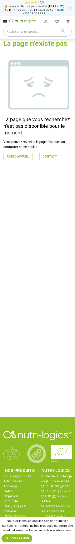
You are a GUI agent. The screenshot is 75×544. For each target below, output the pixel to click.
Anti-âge (10, 486)
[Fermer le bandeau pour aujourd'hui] (70, 8)
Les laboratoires (51, 511)
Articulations (13, 481)
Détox (8, 491)
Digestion (11, 496)
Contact (50, 156)
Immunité (11, 501)
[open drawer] (5, 21)
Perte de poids (15, 516)
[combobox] (32, 32)
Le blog (45, 501)
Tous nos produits (17, 476)
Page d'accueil (18, 156)
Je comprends (17, 538)
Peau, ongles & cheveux (15, 508)
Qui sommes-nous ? (55, 506)
